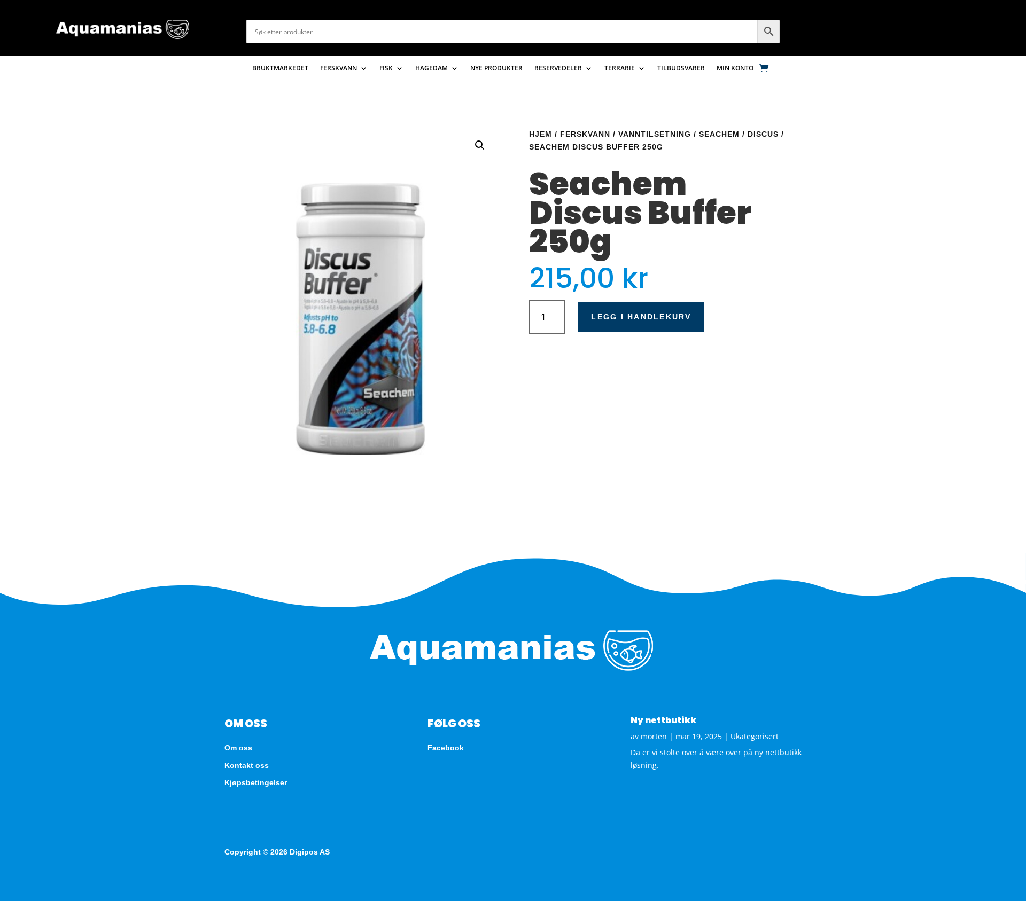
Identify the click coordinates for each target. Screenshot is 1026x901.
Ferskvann (338, 69)
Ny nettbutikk (663, 720)
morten (654, 736)
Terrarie (619, 69)
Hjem (540, 134)
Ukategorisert (754, 736)
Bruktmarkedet (280, 69)
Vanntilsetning (654, 134)
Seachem (719, 134)
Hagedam (431, 69)
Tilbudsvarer (681, 69)
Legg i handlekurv (641, 316)
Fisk (386, 69)
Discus (763, 134)
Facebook (446, 747)
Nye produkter (496, 69)
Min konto (735, 69)
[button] (479, 145)
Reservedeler (558, 69)
